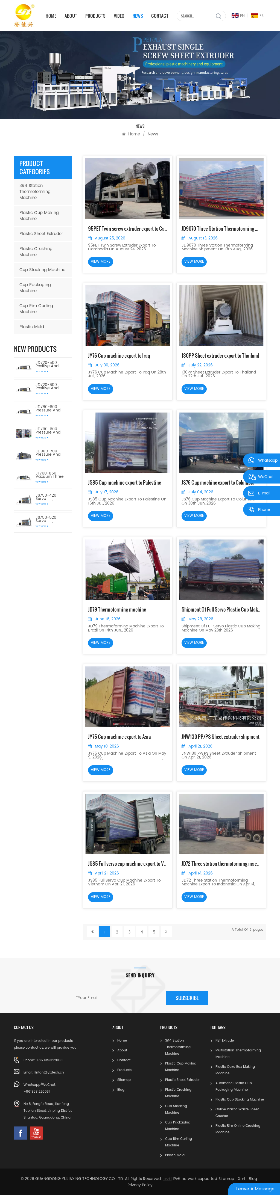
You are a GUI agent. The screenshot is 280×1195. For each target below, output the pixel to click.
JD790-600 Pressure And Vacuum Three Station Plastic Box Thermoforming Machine (50, 431)
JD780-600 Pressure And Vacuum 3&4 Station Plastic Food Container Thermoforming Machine (50, 408)
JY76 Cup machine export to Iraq (119, 355)
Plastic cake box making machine (235, 1070)
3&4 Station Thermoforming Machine (35, 191)
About (71, 16)
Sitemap (124, 1080)
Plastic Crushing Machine (35, 251)
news (138, 16)
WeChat (266, 476)
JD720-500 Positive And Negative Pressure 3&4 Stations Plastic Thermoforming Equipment (50, 364)
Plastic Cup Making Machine (39, 215)
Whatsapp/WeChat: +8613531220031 (40, 1088)
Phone (264, 509)
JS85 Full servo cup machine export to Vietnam (127, 863)
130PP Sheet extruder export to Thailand (220, 355)
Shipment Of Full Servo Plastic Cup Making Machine (221, 609)
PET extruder (225, 1040)
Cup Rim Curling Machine (36, 309)
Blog (120, 1089)
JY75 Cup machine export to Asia (119, 736)
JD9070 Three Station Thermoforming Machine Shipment (221, 228)
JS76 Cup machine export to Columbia (218, 482)
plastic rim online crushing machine (237, 1129)
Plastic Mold (31, 327)
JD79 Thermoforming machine (117, 609)
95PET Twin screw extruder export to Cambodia (127, 228)
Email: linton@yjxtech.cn (44, 1072)
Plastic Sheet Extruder (41, 233)
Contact (159, 16)
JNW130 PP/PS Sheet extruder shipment (220, 736)
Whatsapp (268, 459)
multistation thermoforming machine (238, 1054)
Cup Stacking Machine (42, 269)
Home (51, 16)
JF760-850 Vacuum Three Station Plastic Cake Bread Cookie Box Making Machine (51, 475)
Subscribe (187, 997)
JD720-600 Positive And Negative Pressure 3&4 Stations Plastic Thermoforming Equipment (50, 386)
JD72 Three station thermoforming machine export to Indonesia (221, 863)
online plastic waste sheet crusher (237, 1113)
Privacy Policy (140, 1185)
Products (95, 16)
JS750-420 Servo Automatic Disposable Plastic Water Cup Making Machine (48, 497)
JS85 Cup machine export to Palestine (124, 482)
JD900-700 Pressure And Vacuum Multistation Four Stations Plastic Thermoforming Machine (51, 453)
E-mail (264, 492)
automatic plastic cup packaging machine (233, 1086)
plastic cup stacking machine (239, 1099)
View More (41, 371)
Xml (241, 1179)
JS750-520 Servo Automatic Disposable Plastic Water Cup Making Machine (48, 519)
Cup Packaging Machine (35, 287)
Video (119, 16)
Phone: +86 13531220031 (43, 1060)
